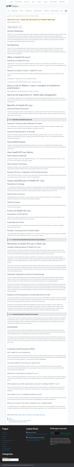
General (10, 418)
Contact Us (39, 1)
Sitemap (4, 446)
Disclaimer (46, 1)
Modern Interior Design (55, 10)
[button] (66, 11)
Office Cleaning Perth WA (8, 440)
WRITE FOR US (62, 1)
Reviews (4, 444)
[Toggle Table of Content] (19, 27)
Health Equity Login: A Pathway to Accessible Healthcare (29, 415)
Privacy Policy (26, 1)
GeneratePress (37, 465)
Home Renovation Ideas (38, 10)
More (62, 10)
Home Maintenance (28, 10)
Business (21, 10)
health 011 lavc (11, 419)
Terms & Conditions (18, 1)
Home (11, 1)
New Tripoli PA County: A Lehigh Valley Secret (18, 421)
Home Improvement (15, 10)
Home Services (46, 10)
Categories (4, 457)
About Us (33, 1)
